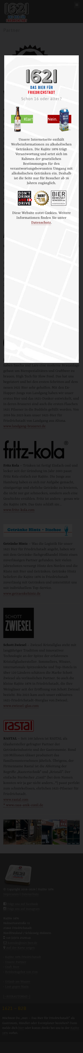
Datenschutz (41, 223)
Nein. (53, 119)
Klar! (28, 119)
